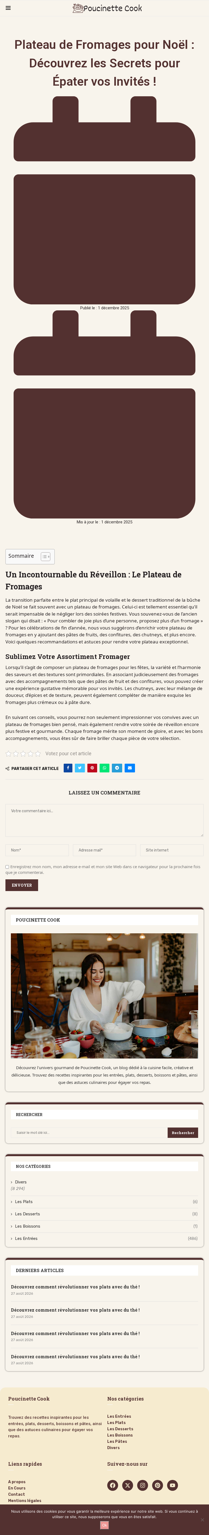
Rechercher (183, 1132)
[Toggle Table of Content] (43, 556)
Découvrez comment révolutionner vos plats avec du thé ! (75, 1287)
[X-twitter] (127, 1485)
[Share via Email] (130, 768)
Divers (21, 1182)
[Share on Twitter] (80, 768)
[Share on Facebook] (68, 768)
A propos (17, 1482)
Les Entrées (106, 1238)
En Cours (17, 1488)
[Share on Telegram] (117, 768)
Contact (16, 1495)
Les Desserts (106, 1214)
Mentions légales (24, 1501)
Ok (104, 1525)
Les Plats (106, 1201)
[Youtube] (172, 1485)
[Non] (202, 1519)
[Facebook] (112, 1485)
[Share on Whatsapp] (104, 768)
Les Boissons (106, 1226)
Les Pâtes (117, 1442)
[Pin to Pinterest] (92, 768)
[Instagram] (142, 1485)
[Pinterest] (157, 1485)
